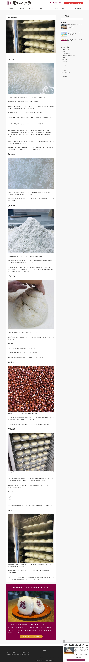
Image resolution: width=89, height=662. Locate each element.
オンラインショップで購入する (73, 3)
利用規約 (21, 654)
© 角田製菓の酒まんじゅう (40, 660)
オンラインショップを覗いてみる (31, 636)
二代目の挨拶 (64, 61)
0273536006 (57, 3)
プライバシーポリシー (14, 654)
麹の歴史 (63, 51)
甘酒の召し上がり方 (66, 72)
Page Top (44, 650)
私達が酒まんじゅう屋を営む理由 (68, 55)
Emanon (51, 660)
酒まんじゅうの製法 (66, 53)
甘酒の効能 (64, 70)
